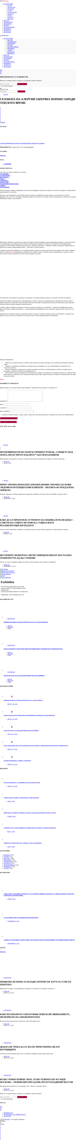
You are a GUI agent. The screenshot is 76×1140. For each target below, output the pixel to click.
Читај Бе (7, 1119)
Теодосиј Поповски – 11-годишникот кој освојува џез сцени (22, 782)
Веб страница (4, 411)
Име (2, 404)
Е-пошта (3, 408)
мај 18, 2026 (11, 846)
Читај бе (3, 155)
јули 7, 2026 (11, 801)
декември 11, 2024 (13, 921)
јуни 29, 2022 (11, 899)
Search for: (4, 89)
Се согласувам (7, 86)
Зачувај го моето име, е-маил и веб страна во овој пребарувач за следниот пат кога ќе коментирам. (38, 415)
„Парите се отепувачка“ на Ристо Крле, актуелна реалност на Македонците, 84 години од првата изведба (39, 940)
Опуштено (11, 7)
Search (21, 91)
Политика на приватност (15, 1114)
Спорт (9, 15)
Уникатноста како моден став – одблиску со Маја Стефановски (22, 843)
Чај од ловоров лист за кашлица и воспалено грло (21, 917)
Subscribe (22, 84)
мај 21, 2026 (11, 831)
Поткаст (10, 17)
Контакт (7, 32)
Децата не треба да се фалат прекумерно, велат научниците (24, 675)
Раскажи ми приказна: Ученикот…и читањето (17, 760)
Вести (9, 5)
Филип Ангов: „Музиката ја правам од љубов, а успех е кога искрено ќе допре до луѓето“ (30, 812)
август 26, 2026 (12, 704)
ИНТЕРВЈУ (10, 9)
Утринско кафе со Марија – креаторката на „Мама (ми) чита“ (21, 797)
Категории (8, 4)
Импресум (8, 1113)
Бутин (9, 10)
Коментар (4, 401)
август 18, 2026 (12, 786)
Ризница (10, 14)
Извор (2, 379)
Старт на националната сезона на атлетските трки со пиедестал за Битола (22, 143)
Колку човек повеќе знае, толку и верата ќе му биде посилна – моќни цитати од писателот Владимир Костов (36, 745)
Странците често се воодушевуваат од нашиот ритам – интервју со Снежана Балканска (30, 827)
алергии (7, 164)
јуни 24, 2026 (11, 816)
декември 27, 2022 (13, 943)
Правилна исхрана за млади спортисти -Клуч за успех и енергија (26, 622)
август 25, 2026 (12, 749)
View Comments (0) (8, 422)
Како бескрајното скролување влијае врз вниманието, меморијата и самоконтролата (33, 649)
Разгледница (12, 12)
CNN (12, 252)
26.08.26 (9, 625)
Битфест (10, 19)
